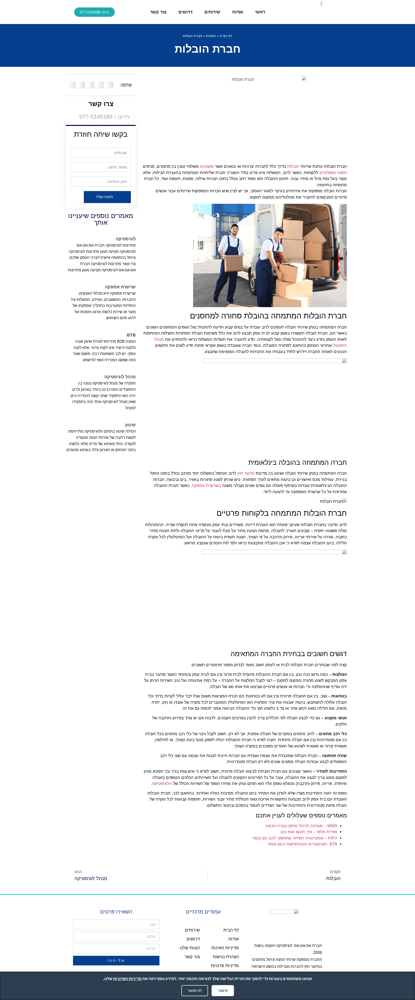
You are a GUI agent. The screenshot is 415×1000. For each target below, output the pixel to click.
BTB (131, 335)
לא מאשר (195, 990)
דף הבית (226, 36)
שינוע (130, 424)
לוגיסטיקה (126, 238)
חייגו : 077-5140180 (104, 116)
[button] (109, 84)
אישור (223, 990)
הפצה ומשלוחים (333, 172)
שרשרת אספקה (120, 287)
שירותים (212, 12)
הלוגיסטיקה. (161, 783)
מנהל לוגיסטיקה (120, 376)
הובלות (211, 36)
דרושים (185, 12)
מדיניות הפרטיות (127, 978)
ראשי (260, 12)
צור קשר (158, 12)
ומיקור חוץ (246, 473)
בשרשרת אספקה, (206, 485)
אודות (237, 12)
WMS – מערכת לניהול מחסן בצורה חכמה (301, 826)
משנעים (207, 166)
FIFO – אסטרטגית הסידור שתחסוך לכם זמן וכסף (295, 838)
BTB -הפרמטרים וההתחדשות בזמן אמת (302, 844)
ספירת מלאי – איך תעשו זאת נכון (309, 832)
